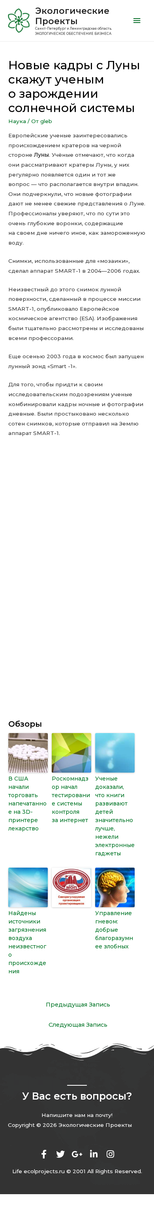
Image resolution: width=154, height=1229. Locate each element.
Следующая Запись (78, 1024)
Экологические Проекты (72, 16)
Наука (17, 121)
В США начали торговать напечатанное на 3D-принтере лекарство (27, 803)
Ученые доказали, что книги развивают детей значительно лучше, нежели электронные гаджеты (115, 816)
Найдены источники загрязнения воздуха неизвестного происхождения (27, 942)
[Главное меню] (137, 20)
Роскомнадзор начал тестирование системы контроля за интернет (71, 799)
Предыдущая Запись (78, 1004)
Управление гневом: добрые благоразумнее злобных (114, 930)
